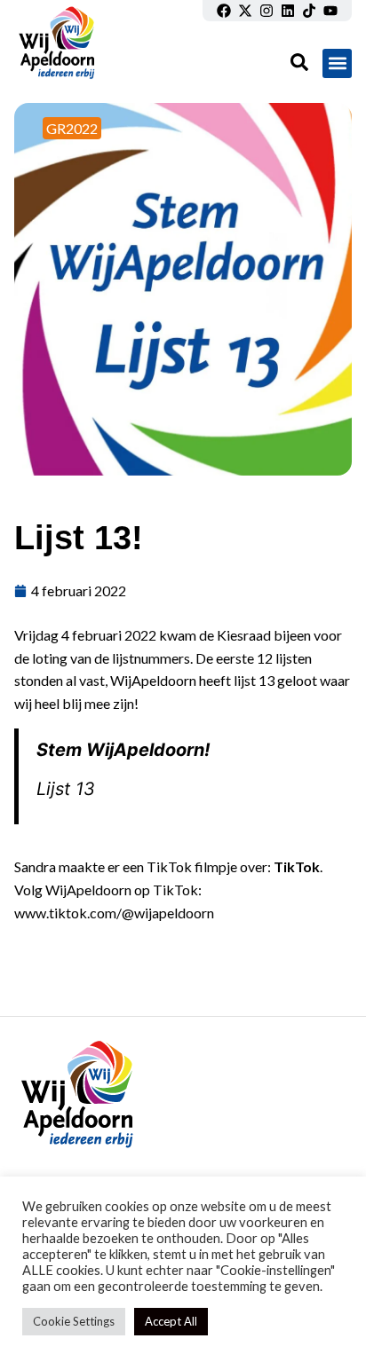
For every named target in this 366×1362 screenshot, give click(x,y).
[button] (337, 63)
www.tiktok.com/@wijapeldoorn (114, 912)
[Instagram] (266, 11)
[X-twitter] (245, 11)
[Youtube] (330, 11)
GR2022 (72, 128)
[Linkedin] (288, 11)
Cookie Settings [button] (74, 1321)
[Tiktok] (309, 11)
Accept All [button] (171, 1321)
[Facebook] (224, 11)
